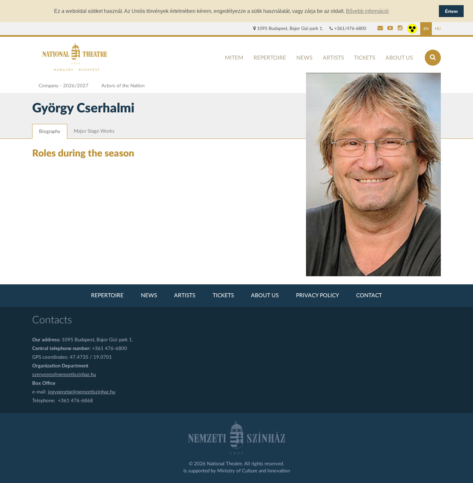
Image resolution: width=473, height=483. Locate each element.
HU (438, 29)
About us (399, 58)
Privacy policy (317, 295)
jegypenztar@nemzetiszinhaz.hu (81, 392)
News (304, 58)
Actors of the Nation (122, 85)
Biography (49, 131)
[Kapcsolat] (380, 28)
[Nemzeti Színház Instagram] (400, 28)
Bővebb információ (367, 11)
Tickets (364, 58)
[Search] (433, 58)
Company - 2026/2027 (63, 85)
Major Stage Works (94, 131)
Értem (451, 11)
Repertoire (270, 58)
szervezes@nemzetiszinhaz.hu (64, 374)
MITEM (234, 58)
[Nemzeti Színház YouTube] (390, 28)
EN (426, 29)
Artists (333, 58)
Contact (369, 295)
